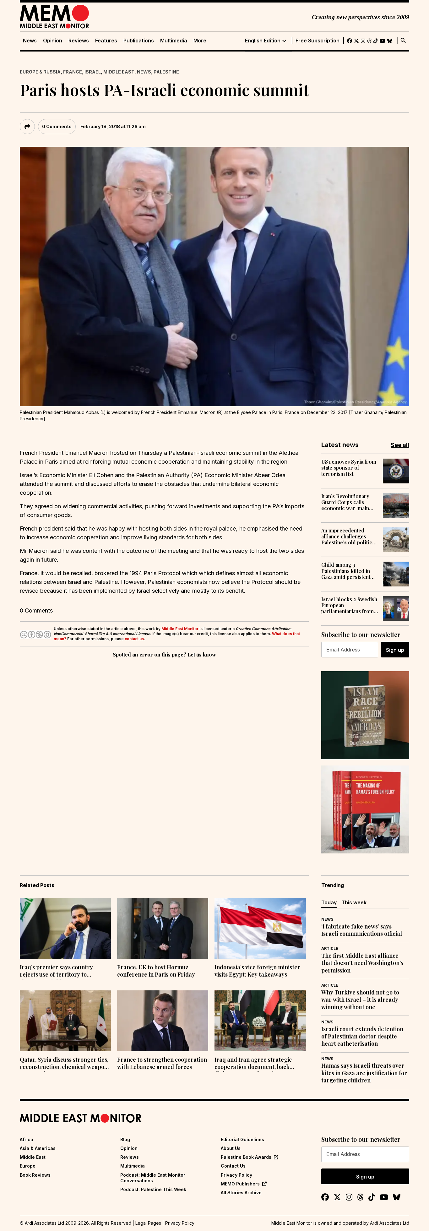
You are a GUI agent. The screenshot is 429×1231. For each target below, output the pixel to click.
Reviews (78, 41)
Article (329, 948)
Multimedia (173, 41)
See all (400, 445)
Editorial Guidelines (242, 1139)
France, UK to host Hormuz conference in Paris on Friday (156, 971)
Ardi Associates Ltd (389, 1223)
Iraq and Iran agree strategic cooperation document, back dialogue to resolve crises (253, 1064)
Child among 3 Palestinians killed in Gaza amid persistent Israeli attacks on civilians (345, 571)
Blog (125, 1139)
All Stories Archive (241, 1192)
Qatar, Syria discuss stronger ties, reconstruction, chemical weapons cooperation (65, 1064)
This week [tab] (354, 902)
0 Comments (57, 126)
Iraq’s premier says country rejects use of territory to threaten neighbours (56, 971)
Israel (92, 71)
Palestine (166, 71)
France (72, 71)
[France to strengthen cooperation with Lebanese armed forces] (162, 1020)
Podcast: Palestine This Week (153, 1189)
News (30, 41)
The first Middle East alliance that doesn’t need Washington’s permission (362, 963)
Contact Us (233, 1165)
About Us (231, 1148)
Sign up (395, 650)
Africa (26, 1139)
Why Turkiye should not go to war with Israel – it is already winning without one (360, 1000)
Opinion (52, 41)
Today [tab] (329, 902)
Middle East (118, 71)
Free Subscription (317, 41)
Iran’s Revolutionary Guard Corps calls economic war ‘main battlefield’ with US (345, 502)
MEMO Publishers (240, 1183)
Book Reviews (35, 1175)
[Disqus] (164, 745)
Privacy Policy (236, 1175)
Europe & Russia (40, 71)
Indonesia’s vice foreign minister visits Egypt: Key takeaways (257, 971)
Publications (138, 41)
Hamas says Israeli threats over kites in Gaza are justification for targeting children (364, 1073)
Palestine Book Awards (246, 1157)
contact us (134, 638)
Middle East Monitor (179, 628)
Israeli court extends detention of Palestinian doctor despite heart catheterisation (362, 1037)
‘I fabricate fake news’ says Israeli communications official (361, 930)
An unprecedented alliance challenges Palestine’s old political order (348, 536)
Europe (27, 1165)
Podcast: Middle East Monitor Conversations (152, 1177)
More (199, 41)
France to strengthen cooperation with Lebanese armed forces (162, 1063)
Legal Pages (148, 1223)
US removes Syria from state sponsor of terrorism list (348, 468)
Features (106, 41)
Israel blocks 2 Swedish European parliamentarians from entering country (349, 605)
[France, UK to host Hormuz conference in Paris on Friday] (162, 928)
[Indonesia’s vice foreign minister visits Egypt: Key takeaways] (260, 928)
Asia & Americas (38, 1148)
